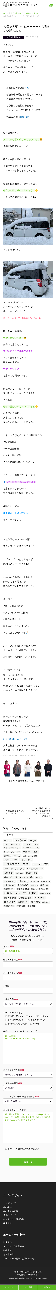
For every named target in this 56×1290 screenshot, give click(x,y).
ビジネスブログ (16, 864)
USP (32, 841)
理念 (9, 902)
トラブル (25, 860)
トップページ (9, 1203)
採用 (34, 885)
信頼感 (31, 873)
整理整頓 (9, 889)
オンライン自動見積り (13, 1246)
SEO (7, 841)
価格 (19, 873)
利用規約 (7, 1242)
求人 (40, 898)
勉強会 (35, 881)
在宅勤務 (9, 885)
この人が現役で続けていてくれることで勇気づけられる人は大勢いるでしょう (41, 812)
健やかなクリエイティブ (18, 877)
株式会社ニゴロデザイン (24, 5)
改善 (44, 885)
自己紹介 (24, 116)
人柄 (8, 873)
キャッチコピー (12, 848)
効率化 (23, 881)
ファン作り (40, 864)
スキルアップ (12, 856)
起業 (31, 906)
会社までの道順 (10, 1211)
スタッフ (10, 860)
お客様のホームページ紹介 (16, 739)
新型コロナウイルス (39, 889)
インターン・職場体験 (13, 1219)
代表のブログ (9, 1215)
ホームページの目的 (12, 1012)
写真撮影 (9, 881)
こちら (28, 88)
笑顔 (45, 902)
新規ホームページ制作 (20, 893)
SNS (20, 840)
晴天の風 (45, 893)
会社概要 (7, 1207)
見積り (21, 906)
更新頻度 (25, 898)
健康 (39, 877)
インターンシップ (12, 844)
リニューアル (35, 869)
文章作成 (23, 889)
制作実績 (7, 1250)
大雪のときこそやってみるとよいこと (16, 812)
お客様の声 (8, 1254)
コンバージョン (12, 852)
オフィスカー (30, 844)
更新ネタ (10, 898)
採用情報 (7, 1223)
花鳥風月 (9, 906)
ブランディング (14, 869)
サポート (30, 851)
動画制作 (46, 881)
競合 (35, 902)
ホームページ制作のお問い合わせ (19, 1258)
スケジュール (30, 856)
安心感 (23, 885)
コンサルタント (31, 848)
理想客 (23, 902)
